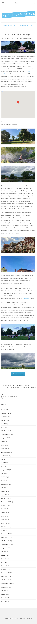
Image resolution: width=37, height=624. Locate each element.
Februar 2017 (5, 569)
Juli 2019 (3, 487)
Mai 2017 (3, 558)
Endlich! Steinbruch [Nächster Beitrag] (21, 387)
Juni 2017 (4, 555)
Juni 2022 (4, 441)
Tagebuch (26, 298)
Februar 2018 (5, 527)
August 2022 (5, 438)
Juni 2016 (4, 594)
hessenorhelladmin (28, 38)
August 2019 (5, 484)
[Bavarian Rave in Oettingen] (18, 47)
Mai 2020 (4, 480)
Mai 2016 (4, 598)
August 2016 (5, 587)
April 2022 (4, 448)
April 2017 (4, 562)
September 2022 (6, 434)
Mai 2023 (4, 427)
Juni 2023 (4, 424)
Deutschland (8, 25)
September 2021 (6, 452)
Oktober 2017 (5, 541)
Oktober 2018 (5, 498)
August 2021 (5, 456)
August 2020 (5, 470)
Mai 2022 (4, 445)
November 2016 (6, 576)
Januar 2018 (4, 530)
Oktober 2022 (5, 431)
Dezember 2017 (6, 534)
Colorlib (18, 618)
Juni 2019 (4, 491)
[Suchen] (34, 3)
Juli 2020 (4, 473)
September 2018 (6, 502)
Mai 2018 (4, 516)
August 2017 (5, 548)
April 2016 (4, 601)
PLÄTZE (31, 25)
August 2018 (5, 505)
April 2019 (4, 495)
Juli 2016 (3, 590)
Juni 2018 (4, 512)
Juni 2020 (4, 477)
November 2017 (6, 537)
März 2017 (4, 566)
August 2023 (5, 416)
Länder (26, 25)
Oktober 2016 (5, 580)
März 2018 (4, 523)
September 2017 (6, 544)
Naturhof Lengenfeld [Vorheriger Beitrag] (18, 385)
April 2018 (4, 519)
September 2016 (6, 583)
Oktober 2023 (5, 413)
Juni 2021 (4, 463)
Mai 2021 (3, 466)
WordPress (29, 618)
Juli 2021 (3, 459)
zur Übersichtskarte (10, 396)
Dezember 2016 (6, 573)
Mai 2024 (4, 409)
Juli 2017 (3, 551)
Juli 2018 (3, 509)
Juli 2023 (3, 420)
